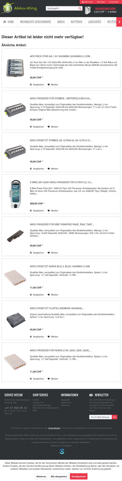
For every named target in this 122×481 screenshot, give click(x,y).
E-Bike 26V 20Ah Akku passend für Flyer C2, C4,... (61, 182)
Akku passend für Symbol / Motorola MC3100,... (61, 98)
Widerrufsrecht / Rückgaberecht (45, 407)
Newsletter (65, 399)
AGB (34, 410)
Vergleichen (38, 84)
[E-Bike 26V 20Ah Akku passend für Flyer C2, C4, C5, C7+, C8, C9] (15, 194)
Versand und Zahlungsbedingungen (42, 403)
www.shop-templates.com (61, 451)
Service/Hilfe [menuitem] (113, 2)
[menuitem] (87, 2)
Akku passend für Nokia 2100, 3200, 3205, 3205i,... (60, 350)
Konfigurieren (79, 476)
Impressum (65, 405)
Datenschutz (66, 402)
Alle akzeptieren (59, 476)
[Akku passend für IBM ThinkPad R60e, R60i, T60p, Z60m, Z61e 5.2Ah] (15, 236)
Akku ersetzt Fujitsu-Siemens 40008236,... (57, 308)
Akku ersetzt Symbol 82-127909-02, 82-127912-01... (61, 140)
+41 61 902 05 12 (15, 408)
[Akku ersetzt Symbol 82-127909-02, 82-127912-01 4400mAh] (15, 152)
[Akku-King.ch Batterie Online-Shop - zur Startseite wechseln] (18, 8)
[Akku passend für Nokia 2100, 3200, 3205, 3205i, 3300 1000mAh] (15, 362)
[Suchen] (80, 8)
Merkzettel (101, 2)
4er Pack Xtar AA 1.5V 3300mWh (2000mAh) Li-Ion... (61, 56)
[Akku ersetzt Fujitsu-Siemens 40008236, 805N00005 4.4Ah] (15, 320)
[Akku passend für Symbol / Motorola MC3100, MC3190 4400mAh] (15, 110)
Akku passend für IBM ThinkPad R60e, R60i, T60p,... (62, 224)
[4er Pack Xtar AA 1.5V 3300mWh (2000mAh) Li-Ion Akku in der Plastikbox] (15, 68)
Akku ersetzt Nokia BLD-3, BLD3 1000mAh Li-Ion (60, 266)
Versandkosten (54, 428)
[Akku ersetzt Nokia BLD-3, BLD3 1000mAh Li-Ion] (15, 278)
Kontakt (36, 399)
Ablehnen (41, 476)
